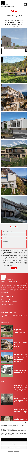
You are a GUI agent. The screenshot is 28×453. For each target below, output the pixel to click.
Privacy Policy (17, 451)
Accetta (14, 440)
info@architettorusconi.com (11, 307)
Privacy (24, 252)
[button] (26, 422)
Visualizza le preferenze (14, 447)
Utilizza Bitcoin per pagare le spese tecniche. (15, 316)
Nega (14, 444)
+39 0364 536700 (8, 304)
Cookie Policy (10, 451)
